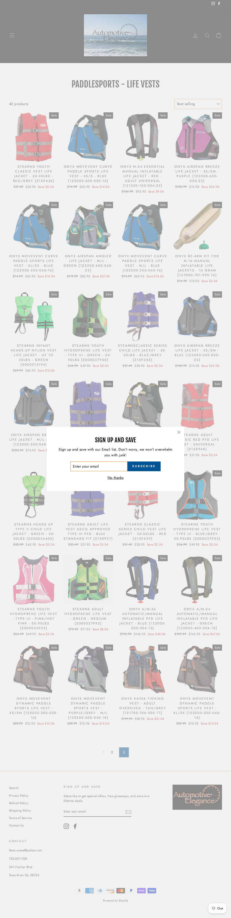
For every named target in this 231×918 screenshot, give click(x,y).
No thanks (116, 477)
